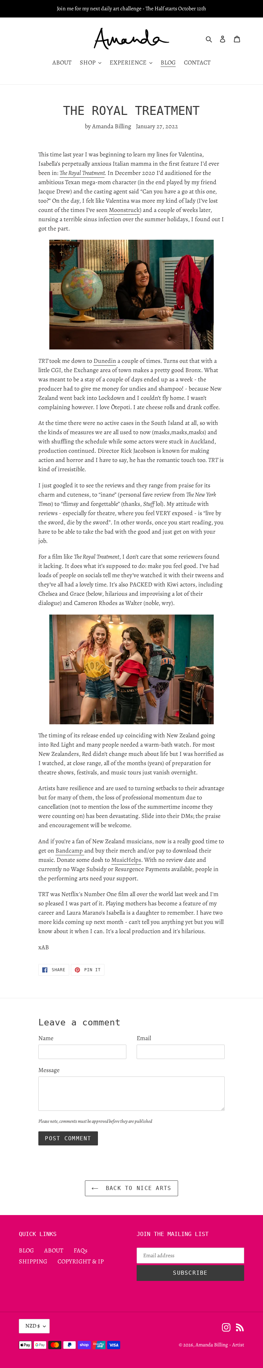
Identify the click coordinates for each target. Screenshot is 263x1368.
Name (45, 1038)
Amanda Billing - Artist (220, 1344)
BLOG (26, 1250)
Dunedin (104, 361)
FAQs (80, 1250)
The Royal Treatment (82, 173)
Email (144, 1038)
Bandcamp (69, 850)
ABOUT (53, 1250)
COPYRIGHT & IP (81, 1261)
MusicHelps (126, 860)
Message (49, 1070)
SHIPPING (33, 1261)
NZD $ (32, 1326)
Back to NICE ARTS (136, 1188)
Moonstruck (124, 210)
